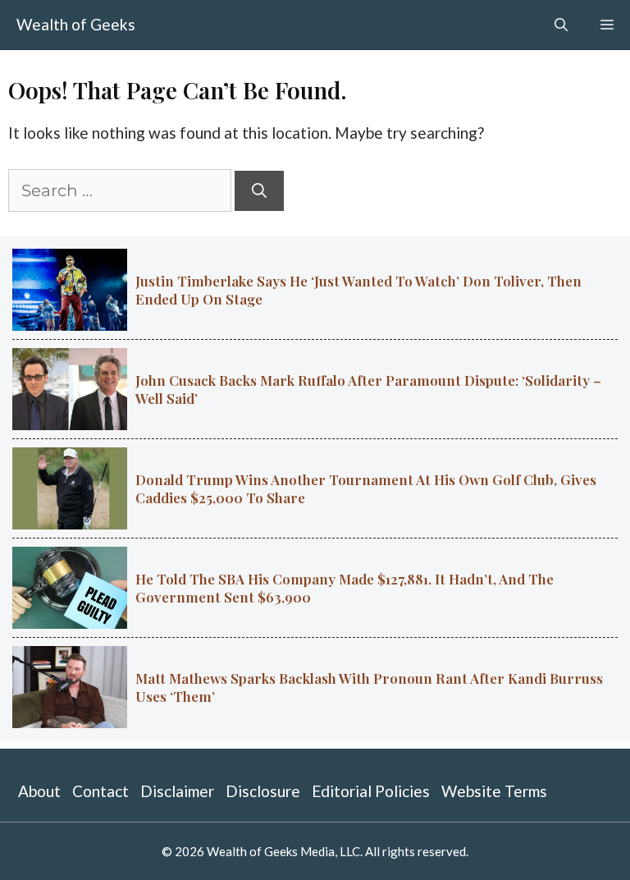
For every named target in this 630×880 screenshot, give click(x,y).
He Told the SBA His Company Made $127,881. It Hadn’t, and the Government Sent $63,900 (344, 588)
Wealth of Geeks (75, 24)
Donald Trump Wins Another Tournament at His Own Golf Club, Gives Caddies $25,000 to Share (365, 488)
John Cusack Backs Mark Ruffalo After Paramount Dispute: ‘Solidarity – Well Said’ (368, 389)
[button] (561, 24)
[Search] (259, 191)
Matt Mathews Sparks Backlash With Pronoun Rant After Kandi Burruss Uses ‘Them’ (369, 687)
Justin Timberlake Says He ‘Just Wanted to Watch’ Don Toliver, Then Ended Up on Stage (358, 290)
